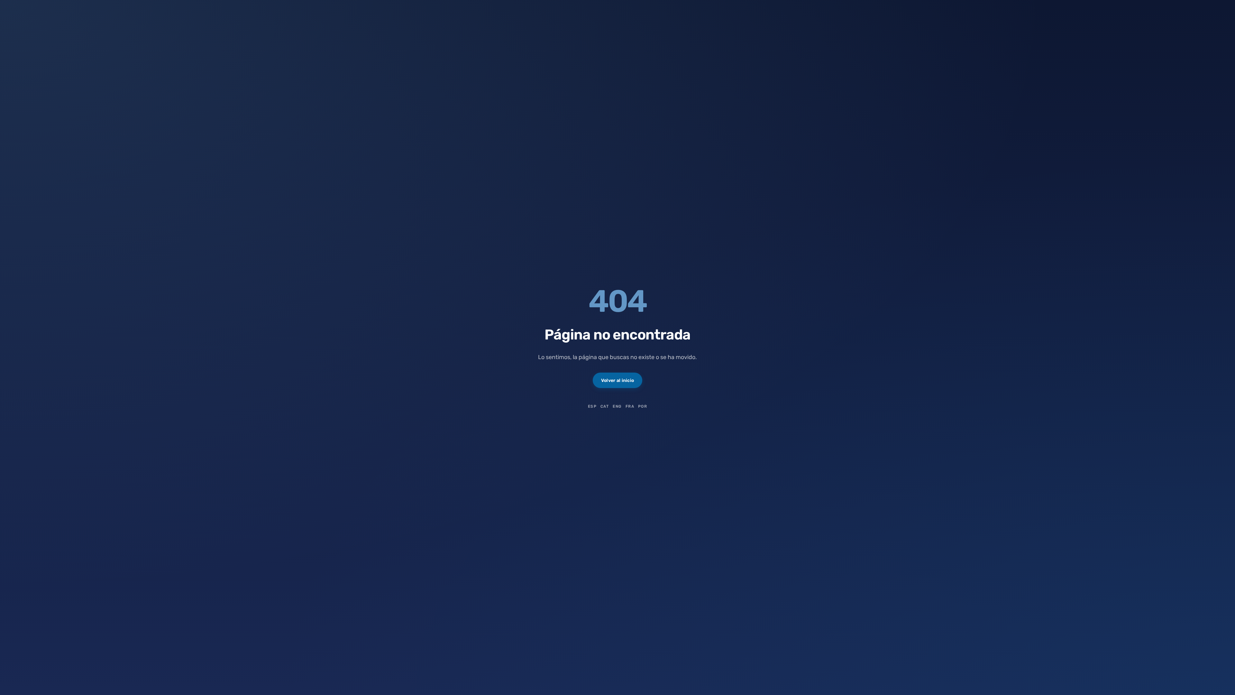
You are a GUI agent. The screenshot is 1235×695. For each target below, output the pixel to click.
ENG (617, 406)
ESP (592, 406)
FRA (630, 406)
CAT (604, 406)
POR (642, 406)
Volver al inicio (617, 380)
